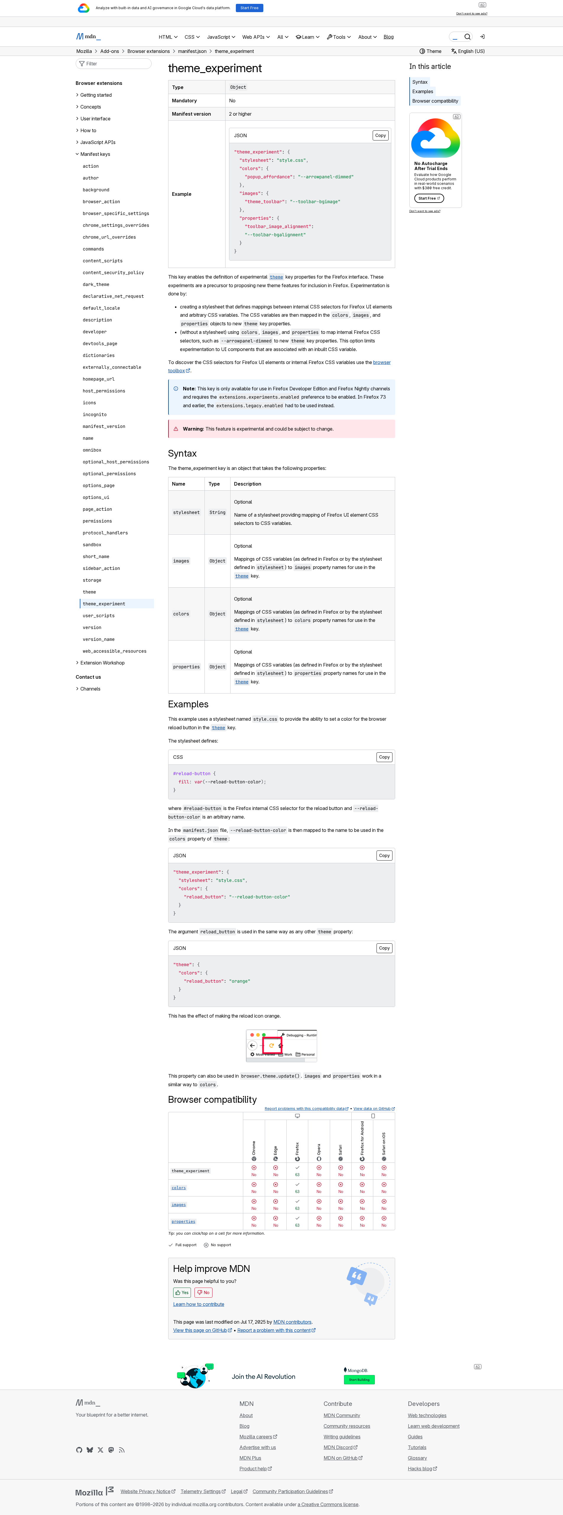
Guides (415, 1437)
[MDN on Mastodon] (111, 1449)
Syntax (420, 82)
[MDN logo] (88, 1402)
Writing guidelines (342, 1437)
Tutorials (417, 1447)
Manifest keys (95, 154)
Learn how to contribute (198, 1304)
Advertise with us (257, 1447)
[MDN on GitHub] (79, 1449)
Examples (422, 91)
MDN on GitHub (341, 1458)
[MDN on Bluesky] (89, 1449)
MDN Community (342, 1415)
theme (242, 576)
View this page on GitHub (200, 1330)
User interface (95, 119)
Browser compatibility (435, 101)
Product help (253, 1469)
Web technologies (427, 1415)
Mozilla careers (255, 1437)
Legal (237, 1491)
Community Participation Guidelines (290, 1491)
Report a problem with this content (274, 1330)
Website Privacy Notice (146, 1491)
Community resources (347, 1426)
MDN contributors (292, 1322)
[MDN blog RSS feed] (121, 1449)
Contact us (88, 677)
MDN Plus (250, 1458)
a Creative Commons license (328, 1504)
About (246, 1415)
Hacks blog (420, 1469)
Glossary (417, 1458)
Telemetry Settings (201, 1491)
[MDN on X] (100, 1449)
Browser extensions (99, 83)
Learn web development (434, 1426)
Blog (389, 37)
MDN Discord (338, 1447)
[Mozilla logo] (94, 1491)
